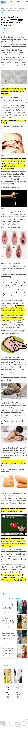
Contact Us (18, 724)
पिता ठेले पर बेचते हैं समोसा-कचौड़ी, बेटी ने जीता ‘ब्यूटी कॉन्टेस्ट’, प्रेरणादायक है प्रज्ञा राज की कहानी (8, 651)
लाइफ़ (7, 8)
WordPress (3, 155)
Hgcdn (2, 85)
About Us (17, 722)
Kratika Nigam (7, 697)
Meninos (2, 208)
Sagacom (3, 354)
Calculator (3, 297)
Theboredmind (4, 399)
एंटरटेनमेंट (18, 685)
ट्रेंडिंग (11, 1)
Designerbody (3, 490)
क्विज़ (27, 1)
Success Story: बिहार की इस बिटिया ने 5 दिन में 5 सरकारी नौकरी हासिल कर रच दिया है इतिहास (8, 606)
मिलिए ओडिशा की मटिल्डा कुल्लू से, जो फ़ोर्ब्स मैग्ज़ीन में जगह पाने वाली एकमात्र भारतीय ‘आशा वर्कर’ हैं (8, 636)
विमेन (3, 602)
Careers (18, 726)
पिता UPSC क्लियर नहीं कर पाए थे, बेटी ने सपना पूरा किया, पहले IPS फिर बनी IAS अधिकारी (8, 621)
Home (2, 8)
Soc (1, 260)
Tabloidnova (3, 444)
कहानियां (19, 1)
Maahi (3, 610)
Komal (3, 28)
